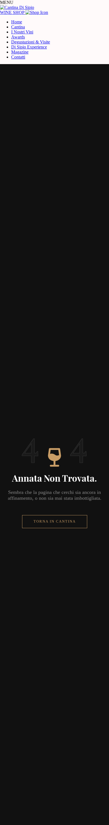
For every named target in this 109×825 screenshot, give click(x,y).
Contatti (18, 57)
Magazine (20, 52)
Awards (18, 37)
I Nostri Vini (22, 32)
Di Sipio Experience (29, 47)
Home (16, 22)
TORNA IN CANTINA (55, 521)
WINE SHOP (12, 12)
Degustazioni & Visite (30, 42)
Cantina (18, 27)
